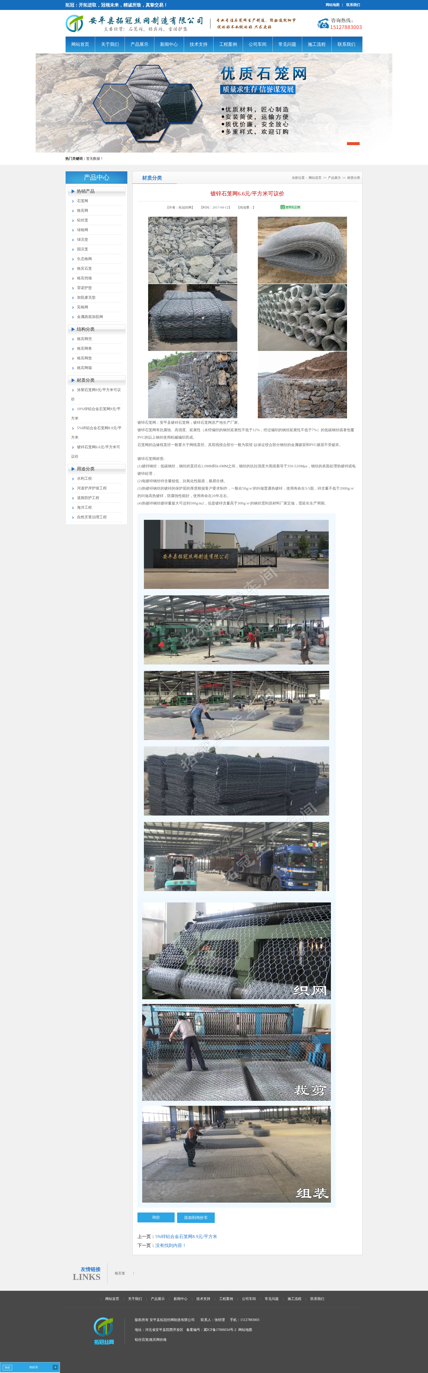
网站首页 (315, 178)
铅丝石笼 (142, 1340)
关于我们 (135, 1299)
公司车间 (249, 1299)
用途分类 (86, 468)
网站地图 (333, 5)
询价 (156, 1217)
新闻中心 (180, 1299)
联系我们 (353, 5)
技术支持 (203, 1299)
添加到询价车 (196, 1217)
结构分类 (86, 329)
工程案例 (226, 1299)
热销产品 (86, 191)
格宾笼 (120, 1273)
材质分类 (86, 380)
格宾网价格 (158, 1340)
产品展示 (334, 178)
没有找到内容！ (171, 1245)
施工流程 (294, 1299)
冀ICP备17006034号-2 (220, 1330)
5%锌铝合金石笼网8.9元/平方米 (186, 1236)
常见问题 (272, 1299)
